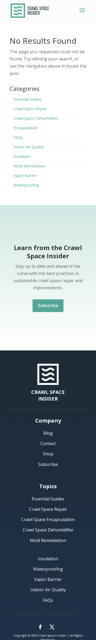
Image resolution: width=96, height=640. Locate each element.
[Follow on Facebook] (40, 627)
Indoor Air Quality (29, 146)
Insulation (22, 156)
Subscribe (48, 305)
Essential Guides (28, 99)
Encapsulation (26, 127)
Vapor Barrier (25, 175)
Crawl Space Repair (30, 108)
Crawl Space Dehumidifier (36, 118)
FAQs (18, 137)
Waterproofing (26, 185)
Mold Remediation (29, 165)
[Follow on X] (52, 627)
